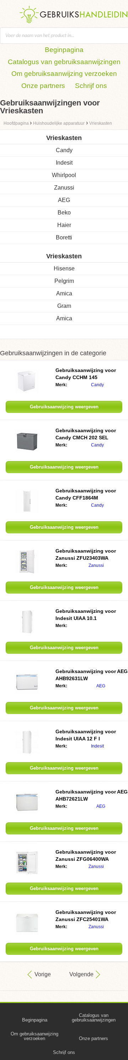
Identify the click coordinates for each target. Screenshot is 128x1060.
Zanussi (64, 188)
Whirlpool (64, 175)
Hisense (64, 268)
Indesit (64, 163)
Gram (64, 306)
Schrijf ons (91, 85)
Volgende (81, 974)
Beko (64, 213)
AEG (64, 200)
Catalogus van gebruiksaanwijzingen (64, 62)
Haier (64, 225)
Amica (64, 293)
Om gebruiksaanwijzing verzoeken (64, 73)
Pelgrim (64, 281)
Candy (64, 150)
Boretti (64, 237)
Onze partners (43, 85)
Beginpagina (64, 49)
